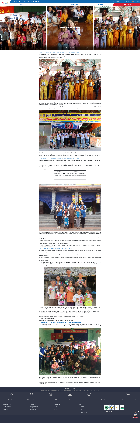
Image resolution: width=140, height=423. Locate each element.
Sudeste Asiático (83, 412)
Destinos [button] (22, 4)
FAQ (30, 410)
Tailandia (56, 410)
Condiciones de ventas (34, 407)
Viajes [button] (48, 4)
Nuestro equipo (7, 407)
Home (66, 47)
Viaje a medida (127, 4)
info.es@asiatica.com (118, 1)
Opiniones (6, 409)
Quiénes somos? (75, 4)
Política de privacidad (34, 406)
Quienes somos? (7, 406)
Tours (80, 404)
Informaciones (32, 404)
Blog (129, 1)
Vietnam (56, 406)
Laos (56, 409)
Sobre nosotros (7, 404)
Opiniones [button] (100, 4)
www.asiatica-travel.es (79, 419)
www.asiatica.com (70, 419)
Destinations (57, 404)
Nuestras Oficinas (33, 409)
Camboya (57, 407)
